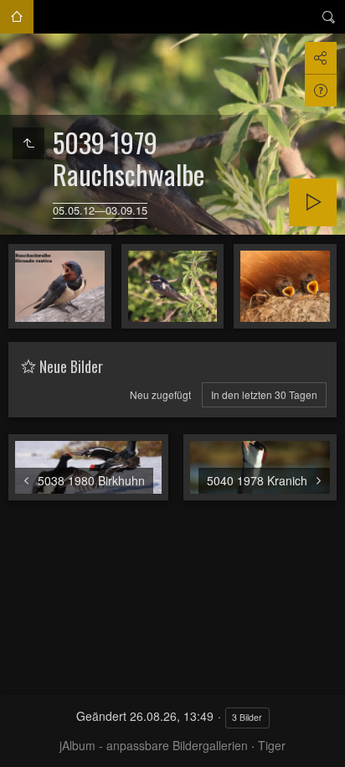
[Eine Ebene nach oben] (28, 143)
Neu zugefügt (160, 394)
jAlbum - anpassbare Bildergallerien (153, 745)
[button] (20, 747)
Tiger (272, 745)
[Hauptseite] (16, 17)
